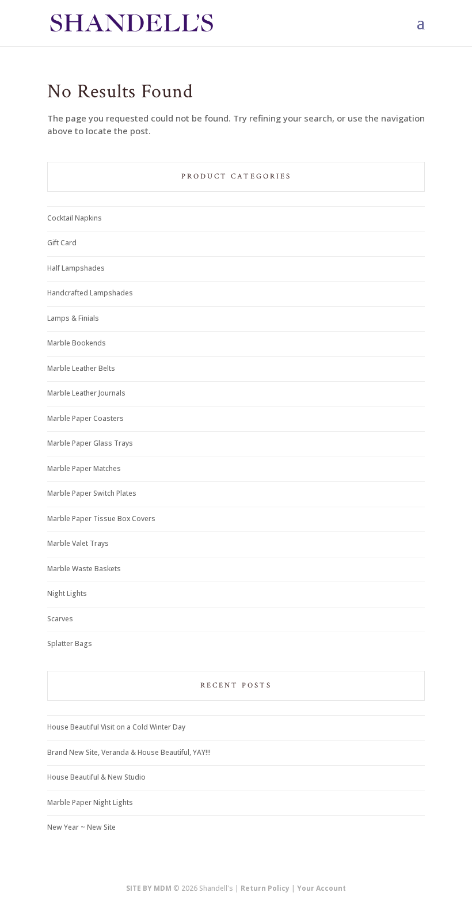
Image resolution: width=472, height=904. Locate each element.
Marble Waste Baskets (84, 568)
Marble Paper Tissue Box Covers (101, 518)
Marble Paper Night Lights (90, 802)
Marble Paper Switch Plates (91, 493)
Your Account (321, 888)
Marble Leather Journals (86, 393)
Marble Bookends (76, 343)
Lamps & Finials (73, 318)
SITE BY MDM (149, 888)
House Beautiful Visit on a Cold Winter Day (116, 727)
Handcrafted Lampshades (90, 293)
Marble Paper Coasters (85, 418)
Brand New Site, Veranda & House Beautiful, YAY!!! (129, 752)
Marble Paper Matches (84, 468)
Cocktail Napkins (74, 218)
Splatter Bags (69, 643)
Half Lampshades (76, 268)
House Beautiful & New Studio (96, 777)
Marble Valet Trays (78, 543)
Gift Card (62, 243)
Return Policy (265, 888)
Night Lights (67, 593)
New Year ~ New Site (81, 827)
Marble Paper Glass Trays (90, 443)
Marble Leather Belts (81, 368)
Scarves (60, 619)
